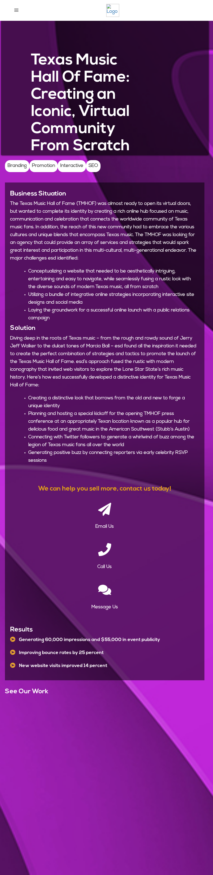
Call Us (104, 567)
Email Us (104, 526)
